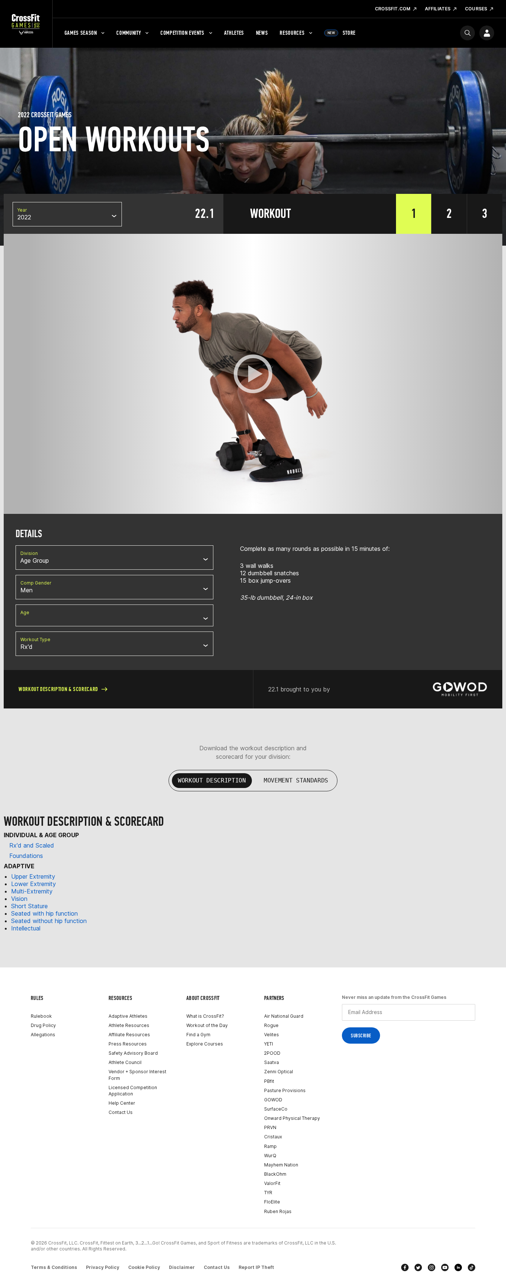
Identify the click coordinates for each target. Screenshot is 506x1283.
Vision (19, 898)
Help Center (122, 1103)
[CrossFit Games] (26, 24)
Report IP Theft (256, 1267)
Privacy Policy (102, 1267)
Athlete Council (125, 1062)
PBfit (269, 1081)
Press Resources (128, 1044)
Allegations (43, 1034)
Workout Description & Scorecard (58, 689)
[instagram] (431, 1267)
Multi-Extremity (32, 891)
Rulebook (41, 1016)
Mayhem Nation (281, 1165)
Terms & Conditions (54, 1267)
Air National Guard (283, 1016)
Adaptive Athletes (128, 1016)
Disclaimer (182, 1267)
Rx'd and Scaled (31, 845)
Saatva (271, 1062)
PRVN (270, 1127)
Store (341, 32)
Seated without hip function (49, 921)
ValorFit (272, 1183)
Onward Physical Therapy (292, 1118)
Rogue (271, 1025)
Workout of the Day (207, 1025)
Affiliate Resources (129, 1034)
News (262, 32)
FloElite (272, 1202)
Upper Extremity (33, 876)
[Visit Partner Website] (459, 689)
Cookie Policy (144, 1267)
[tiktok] (471, 1267)
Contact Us (121, 1112)
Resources (292, 32)
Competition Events (182, 32)
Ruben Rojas (278, 1211)
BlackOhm (275, 1174)
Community (128, 32)
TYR (268, 1192)
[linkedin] (458, 1267)
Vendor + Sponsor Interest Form (137, 1075)
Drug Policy (43, 1025)
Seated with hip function (44, 913)
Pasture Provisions (285, 1090)
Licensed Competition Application (133, 1091)
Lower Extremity (33, 884)
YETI (268, 1044)
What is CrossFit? (205, 1016)
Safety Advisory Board (133, 1053)
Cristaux (273, 1136)
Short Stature (29, 906)
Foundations (26, 855)
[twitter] (418, 1267)
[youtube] (445, 1267)
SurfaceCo (275, 1109)
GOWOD (273, 1099)
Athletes (234, 32)
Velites (271, 1034)
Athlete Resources (129, 1025)
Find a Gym (198, 1034)
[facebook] (405, 1267)
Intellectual (25, 928)
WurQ (270, 1155)
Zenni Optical (278, 1071)
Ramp (270, 1146)
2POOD (272, 1053)
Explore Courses (204, 1044)
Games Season (80, 32)
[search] (467, 33)
